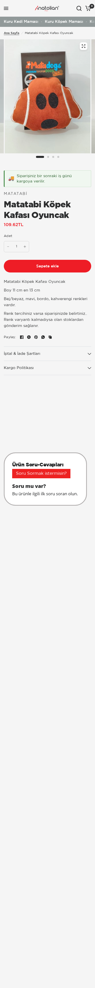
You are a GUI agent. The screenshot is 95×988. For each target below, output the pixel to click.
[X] (29, 337)
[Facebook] (22, 337)
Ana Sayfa (11, 33)
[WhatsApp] (43, 337)
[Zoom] (83, 46)
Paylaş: (10, 337)
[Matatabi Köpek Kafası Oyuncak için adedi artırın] (25, 246)
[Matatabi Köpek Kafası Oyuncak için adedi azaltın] (8, 246)
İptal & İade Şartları (22, 353)
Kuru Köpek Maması (64, 21)
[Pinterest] (36, 337)
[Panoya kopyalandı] (50, 337)
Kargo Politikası (19, 368)
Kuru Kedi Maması (21, 21)
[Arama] (79, 8)
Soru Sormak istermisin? (41, 473)
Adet (8, 236)
